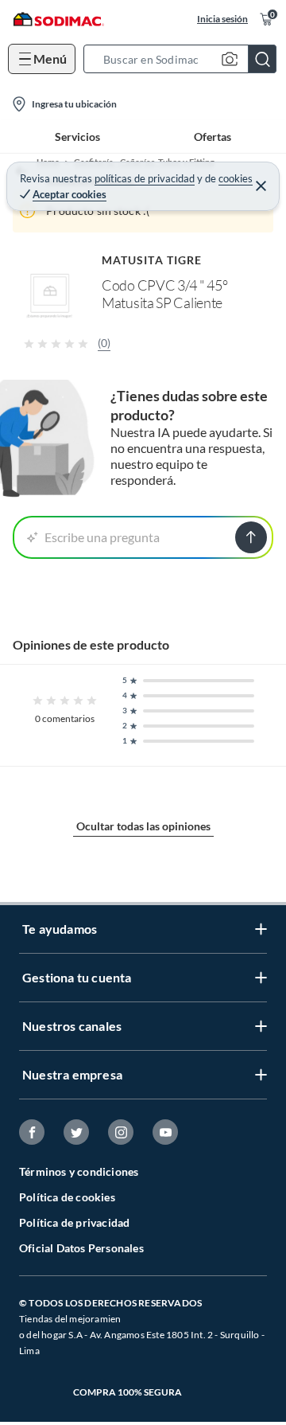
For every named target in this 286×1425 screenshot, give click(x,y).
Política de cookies (67, 1197)
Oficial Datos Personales (81, 1248)
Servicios (77, 136)
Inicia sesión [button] (222, 19)
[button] (184, 59)
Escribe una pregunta (102, 537)
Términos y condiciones (78, 1171)
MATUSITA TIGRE (152, 260)
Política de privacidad (74, 1222)
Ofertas (212, 136)
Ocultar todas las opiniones (143, 826)
